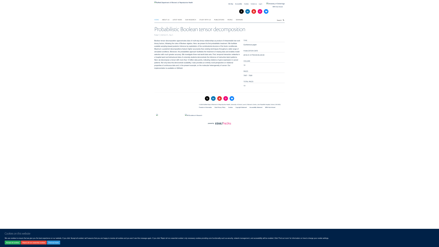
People (230, 19)
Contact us (254, 4)
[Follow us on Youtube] (254, 11)
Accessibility (238, 4)
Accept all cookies (12, 242)
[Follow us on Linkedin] (247, 11)
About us (165, 19)
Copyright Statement (241, 107)
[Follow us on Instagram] (260, 11)
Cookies (246, 4)
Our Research (190, 19)
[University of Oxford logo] (274, 3)
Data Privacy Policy (220, 107)
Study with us (205, 19)
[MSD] (174, 103)
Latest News (177, 19)
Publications (219, 19)
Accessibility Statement (256, 107)
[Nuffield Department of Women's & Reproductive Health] (173, 2)
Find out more (53, 242)
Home (156, 19)
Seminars (239, 19)
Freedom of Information (205, 107)
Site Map (230, 4)
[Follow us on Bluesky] (266, 11)
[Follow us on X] (241, 11)
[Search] (283, 20)
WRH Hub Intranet (278, 7)
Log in (260, 4)
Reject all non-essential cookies (33, 242)
